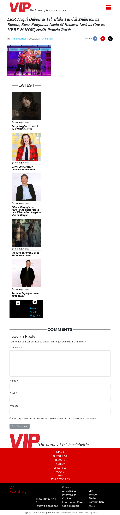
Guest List (60, 456)
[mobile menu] (108, 7)
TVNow (93, 494)
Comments (47, 38)
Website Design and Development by (78, 512)
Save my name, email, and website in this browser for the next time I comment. (55, 418)
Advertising (69, 491)
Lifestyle (60, 467)
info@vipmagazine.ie (47, 505)
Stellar (92, 498)
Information (69, 494)
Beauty (60, 460)
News (60, 452)
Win (60, 475)
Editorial (67, 487)
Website (14, 406)
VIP (91, 491)
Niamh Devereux (18, 38)
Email (13, 393)
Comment (16, 347)
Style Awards (60, 479)
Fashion (60, 464)
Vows (60, 471)
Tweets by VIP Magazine (35, 312)
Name (14, 380)
